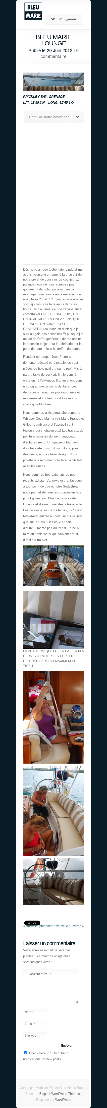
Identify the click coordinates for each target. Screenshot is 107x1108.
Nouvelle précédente (40, 926)
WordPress (63, 1100)
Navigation (67, 18)
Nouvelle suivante (68, 926)
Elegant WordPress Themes (59, 1094)
